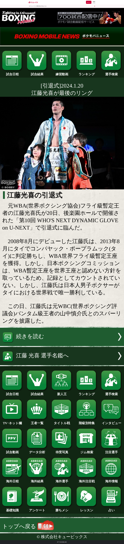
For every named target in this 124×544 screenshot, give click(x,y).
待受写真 (62, 452)
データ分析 (37, 452)
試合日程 (12, 74)
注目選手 (111, 452)
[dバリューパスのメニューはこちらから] (93, 2)
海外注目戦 (87, 481)
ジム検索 (86, 452)
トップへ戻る (19, 526)
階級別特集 (87, 423)
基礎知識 (12, 510)
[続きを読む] (62, 344)
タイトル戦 (62, 423)
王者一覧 (37, 423)
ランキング (87, 74)
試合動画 (12, 452)
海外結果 (37, 481)
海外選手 (62, 481)
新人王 (62, 394)
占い (111, 510)
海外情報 (111, 481)
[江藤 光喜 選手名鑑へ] (62, 363)
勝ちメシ (61, 510)
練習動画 (62, 74)
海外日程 (12, 481)
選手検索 (111, 74)
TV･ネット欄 (12, 423)
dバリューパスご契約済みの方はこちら (38, 6)
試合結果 (37, 74)
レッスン (86, 510)
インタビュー (111, 423)
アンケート (37, 510)
